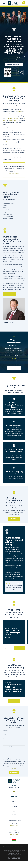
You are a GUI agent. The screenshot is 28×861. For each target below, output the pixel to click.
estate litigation (12, 120)
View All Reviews (13, 368)
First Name (5, 730)
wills (24, 118)
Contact (14, 814)
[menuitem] (8, 854)
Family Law (14, 803)
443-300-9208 (14, 787)
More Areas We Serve (14, 809)
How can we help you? (7, 750)
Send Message (14, 772)
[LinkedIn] (14, 791)
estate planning (6, 113)
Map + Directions (14, 825)
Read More (18, 647)
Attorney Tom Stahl (12, 127)
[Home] (13, 3)
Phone (4, 738)
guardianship (15, 118)
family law (19, 111)
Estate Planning (13, 806)
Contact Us (13, 518)
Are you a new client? (7, 746)
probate (4, 120)
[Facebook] (11, 791)
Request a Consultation (13, 64)
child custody (9, 118)
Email (4, 742)
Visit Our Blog (12, 701)
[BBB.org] (17, 791)
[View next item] (6, 79)
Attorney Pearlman (7, 141)
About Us (14, 801)
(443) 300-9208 (11, 171)
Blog (14, 811)
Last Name (5, 734)
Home (14, 798)
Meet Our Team (8, 294)
